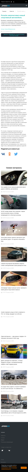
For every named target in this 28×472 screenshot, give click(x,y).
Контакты (3, 462)
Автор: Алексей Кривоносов (8, 29)
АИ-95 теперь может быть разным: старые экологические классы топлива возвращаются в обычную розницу (13, 213)
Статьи (3, 437)
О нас (2, 459)
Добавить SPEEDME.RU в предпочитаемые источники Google (14, 35)
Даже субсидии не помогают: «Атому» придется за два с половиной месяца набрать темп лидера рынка (12, 362)
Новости (3, 435)
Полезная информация (7, 442)
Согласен (23, 467)
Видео (2, 440)
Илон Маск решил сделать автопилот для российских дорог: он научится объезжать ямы (13, 239)
